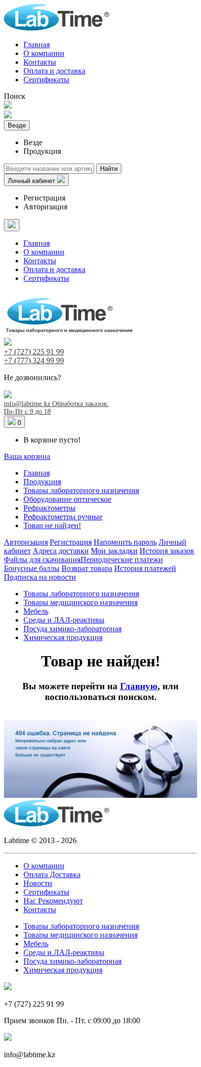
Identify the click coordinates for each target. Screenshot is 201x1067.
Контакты (39, 62)
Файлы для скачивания (42, 559)
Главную (139, 686)
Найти (109, 168)
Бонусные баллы (32, 568)
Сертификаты (46, 79)
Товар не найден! (52, 525)
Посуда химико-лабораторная (72, 629)
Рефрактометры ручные (62, 517)
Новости (37, 883)
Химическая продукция (62, 637)
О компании (43, 53)
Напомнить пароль (125, 542)
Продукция (42, 482)
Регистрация (44, 198)
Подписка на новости (40, 577)
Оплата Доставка (51, 874)
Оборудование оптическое (67, 499)
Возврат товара (86, 568)
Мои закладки (114, 551)
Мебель (35, 611)
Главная (36, 44)
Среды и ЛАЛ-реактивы (63, 620)
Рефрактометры (49, 508)
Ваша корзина (27, 456)
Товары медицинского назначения (80, 602)
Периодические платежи (121, 559)
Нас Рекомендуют (53, 901)
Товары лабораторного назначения (81, 490)
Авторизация (45, 206)
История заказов (167, 551)
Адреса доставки (61, 551)
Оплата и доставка (54, 71)
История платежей (145, 568)
